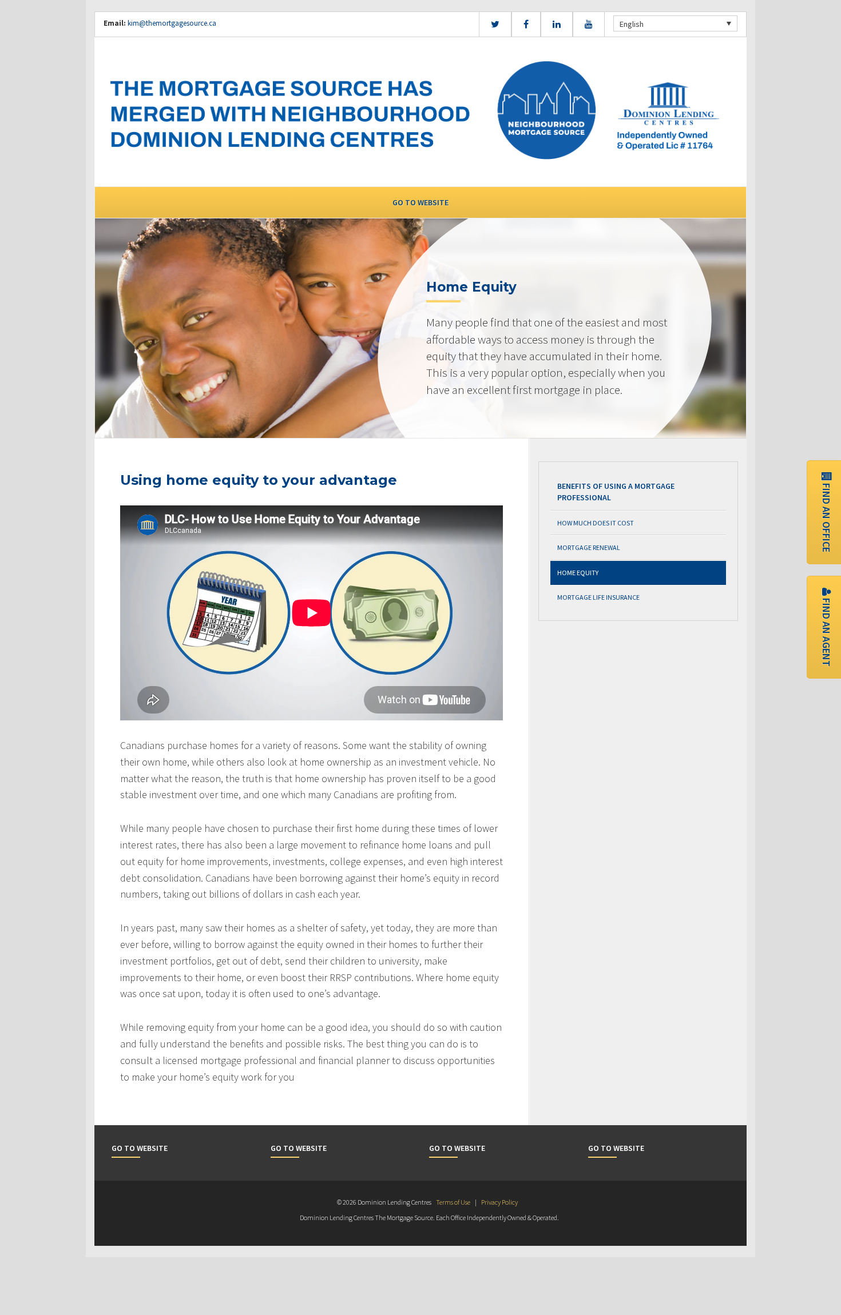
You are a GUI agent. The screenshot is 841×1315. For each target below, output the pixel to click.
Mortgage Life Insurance (598, 597)
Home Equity (577, 572)
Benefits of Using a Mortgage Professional (616, 492)
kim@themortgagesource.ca (172, 23)
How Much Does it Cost (595, 523)
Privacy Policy (499, 1202)
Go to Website (420, 202)
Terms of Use (453, 1202)
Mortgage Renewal (588, 547)
